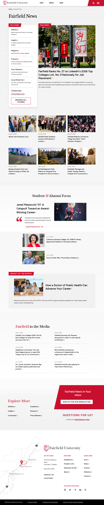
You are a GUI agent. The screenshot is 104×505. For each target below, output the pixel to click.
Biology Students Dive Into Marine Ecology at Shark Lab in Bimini (19, 171)
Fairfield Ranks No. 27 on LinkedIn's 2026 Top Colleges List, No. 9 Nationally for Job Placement (65, 75)
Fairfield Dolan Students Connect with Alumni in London (46, 139)
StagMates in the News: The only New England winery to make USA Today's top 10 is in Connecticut (28, 352)
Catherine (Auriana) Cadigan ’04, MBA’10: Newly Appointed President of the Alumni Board (63, 241)
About (66, 472)
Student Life (69, 464)
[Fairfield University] (15, 3)
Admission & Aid (70, 468)
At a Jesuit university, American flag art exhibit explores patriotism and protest (28, 367)
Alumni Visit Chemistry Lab (18, 137)
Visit (42, 3)
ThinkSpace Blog (16, 90)
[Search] (93, 3)
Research (33, 411)
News (86, 464)
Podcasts (14, 59)
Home (10, 9)
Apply (51, 3)
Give (61, 3)
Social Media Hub (17, 80)
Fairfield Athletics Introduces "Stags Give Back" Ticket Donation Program (78, 139)
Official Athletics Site (18, 94)
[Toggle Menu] (98, 3)
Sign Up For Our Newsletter (77, 402)
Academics (34, 407)
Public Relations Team (82, 419)
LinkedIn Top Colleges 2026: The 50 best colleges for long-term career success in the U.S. (28, 337)
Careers (87, 476)
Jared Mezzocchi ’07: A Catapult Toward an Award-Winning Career (33, 208)
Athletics (14, 30)
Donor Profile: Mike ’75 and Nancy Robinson (62, 258)
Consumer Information (50, 502)
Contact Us (49, 475)
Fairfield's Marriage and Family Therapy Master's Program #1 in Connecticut (77, 171)
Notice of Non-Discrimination (73, 502)
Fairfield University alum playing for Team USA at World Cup (67, 366)
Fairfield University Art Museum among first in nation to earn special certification (67, 337)
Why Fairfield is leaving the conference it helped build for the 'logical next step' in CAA (67, 352)
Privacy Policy (32, 502)
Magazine (14, 51)
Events (86, 468)
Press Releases (16, 69)
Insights (14, 40)
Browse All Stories (21, 101)
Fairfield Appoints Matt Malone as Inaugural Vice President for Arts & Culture (48, 171)
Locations (48, 478)
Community (12, 415)
